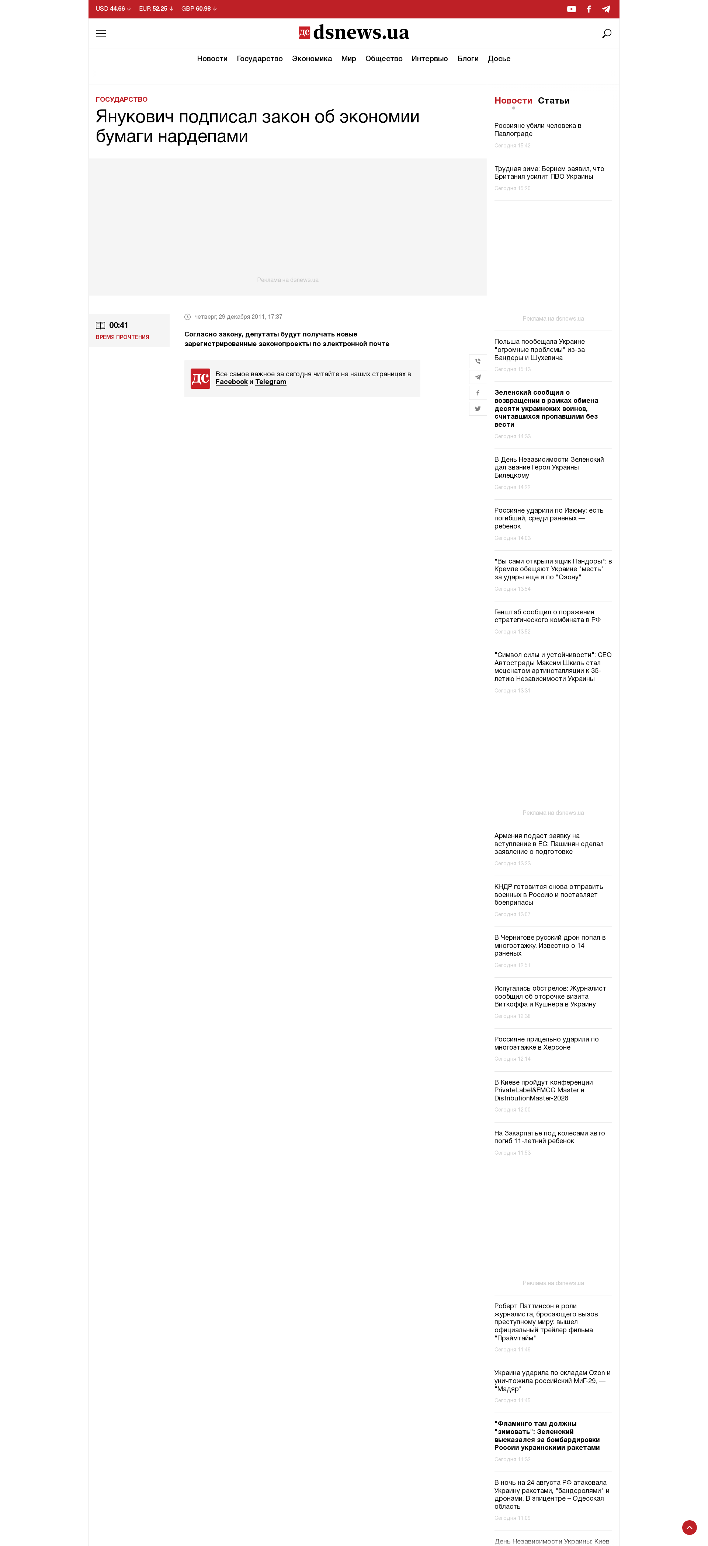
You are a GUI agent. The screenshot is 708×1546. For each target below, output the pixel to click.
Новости (212, 59)
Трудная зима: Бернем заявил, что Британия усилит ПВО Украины (549, 173)
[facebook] (589, 9)
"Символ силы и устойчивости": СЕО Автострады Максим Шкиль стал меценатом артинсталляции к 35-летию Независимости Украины (553, 667)
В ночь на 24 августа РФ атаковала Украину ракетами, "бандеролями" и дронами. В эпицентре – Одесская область (552, 1495)
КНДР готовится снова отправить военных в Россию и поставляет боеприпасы (548, 895)
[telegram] (606, 9)
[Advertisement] (287, 221)
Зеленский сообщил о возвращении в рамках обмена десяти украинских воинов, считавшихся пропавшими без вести (546, 409)
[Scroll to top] (689, 1527)
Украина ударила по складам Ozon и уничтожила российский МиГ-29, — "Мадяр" (552, 1381)
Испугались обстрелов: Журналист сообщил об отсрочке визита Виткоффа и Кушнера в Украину (550, 997)
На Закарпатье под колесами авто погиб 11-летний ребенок (549, 1138)
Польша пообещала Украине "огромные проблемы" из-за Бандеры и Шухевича (539, 350)
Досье (499, 59)
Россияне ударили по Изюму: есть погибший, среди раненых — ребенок (549, 519)
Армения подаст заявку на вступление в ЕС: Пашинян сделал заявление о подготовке (549, 844)
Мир (348, 59)
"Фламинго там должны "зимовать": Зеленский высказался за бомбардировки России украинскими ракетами (547, 1436)
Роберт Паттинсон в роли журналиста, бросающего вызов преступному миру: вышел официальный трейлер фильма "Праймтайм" (546, 1322)
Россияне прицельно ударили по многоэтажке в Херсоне (546, 1044)
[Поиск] (607, 33)
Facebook (232, 382)
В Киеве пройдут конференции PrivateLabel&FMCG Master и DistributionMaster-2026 (543, 1091)
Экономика (312, 59)
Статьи (554, 101)
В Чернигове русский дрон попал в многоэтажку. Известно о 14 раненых (550, 946)
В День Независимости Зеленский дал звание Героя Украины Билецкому (549, 468)
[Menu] (101, 33)
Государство (260, 59)
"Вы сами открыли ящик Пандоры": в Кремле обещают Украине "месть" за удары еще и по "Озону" (553, 570)
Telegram (271, 382)
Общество (384, 59)
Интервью (430, 59)
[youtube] (571, 9)
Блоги (468, 59)
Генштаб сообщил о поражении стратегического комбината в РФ (547, 617)
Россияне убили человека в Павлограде (538, 130)
